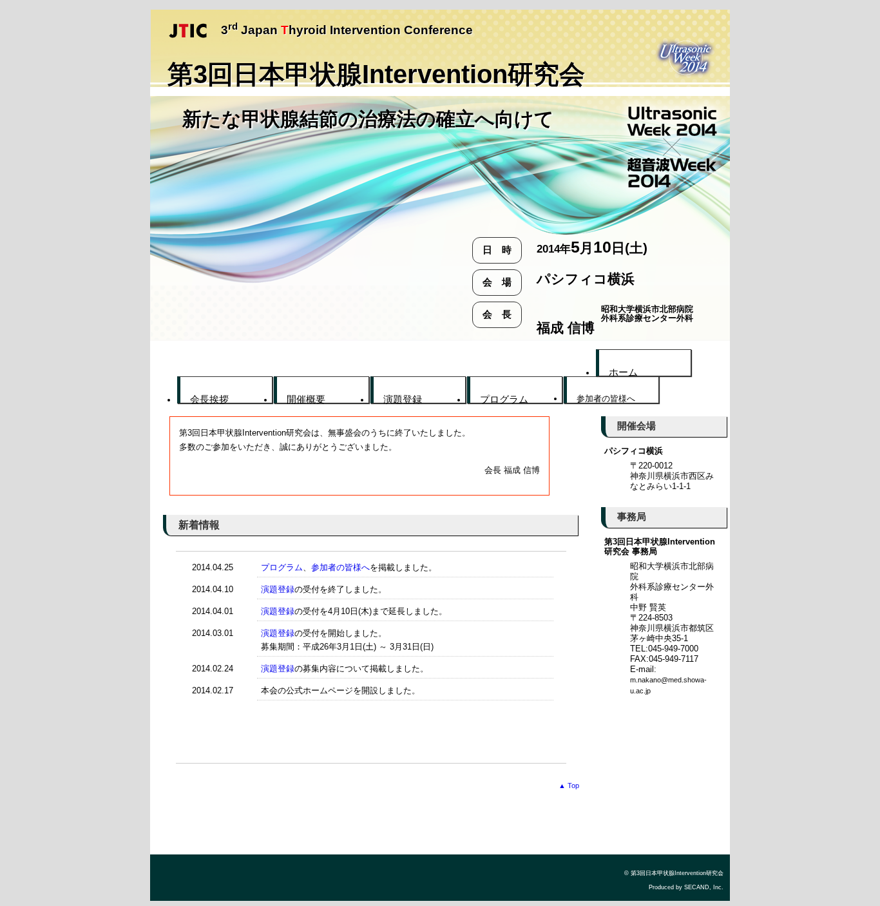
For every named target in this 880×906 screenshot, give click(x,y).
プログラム (282, 567)
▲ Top (569, 785)
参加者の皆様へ (340, 567)
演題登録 (277, 589)
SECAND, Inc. (703, 887)
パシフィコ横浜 (633, 451)
